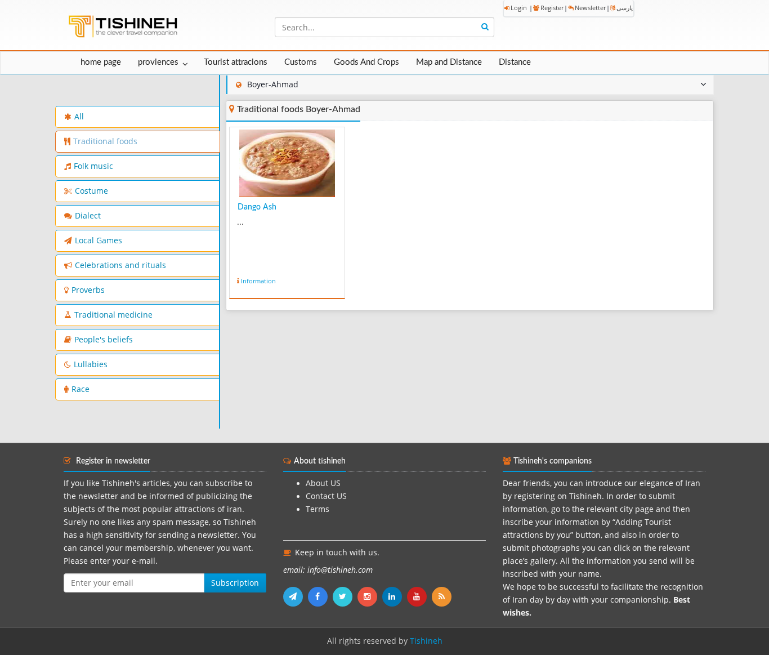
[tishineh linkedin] (394, 596)
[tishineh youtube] (419, 596)
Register (552, 7)
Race (80, 389)
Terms (317, 509)
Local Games (98, 240)
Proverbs (88, 290)
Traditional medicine (113, 315)
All (79, 117)
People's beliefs (103, 340)
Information (258, 281)
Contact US (326, 496)
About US (323, 483)
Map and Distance (449, 62)
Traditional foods (105, 141)
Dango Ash (257, 207)
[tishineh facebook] (320, 596)
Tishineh (426, 641)
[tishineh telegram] (295, 596)
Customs (300, 62)
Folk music (93, 166)
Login (519, 7)
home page (101, 62)
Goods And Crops (366, 62)
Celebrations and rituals (120, 265)
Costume (91, 191)
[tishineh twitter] (345, 596)
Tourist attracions (235, 62)
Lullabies (91, 364)
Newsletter (590, 7)
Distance (515, 62)
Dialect (88, 216)
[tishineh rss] (443, 596)
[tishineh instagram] (369, 596)
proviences (158, 62)
